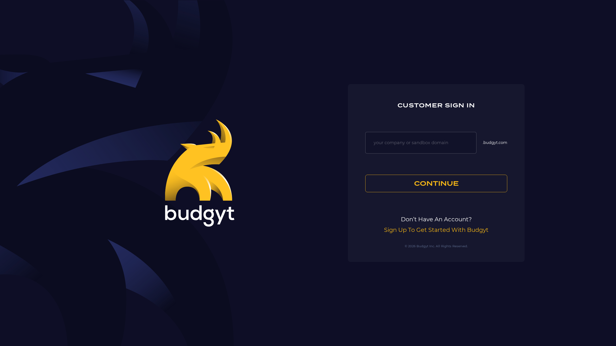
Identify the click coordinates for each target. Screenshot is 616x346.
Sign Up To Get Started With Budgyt (436, 229)
